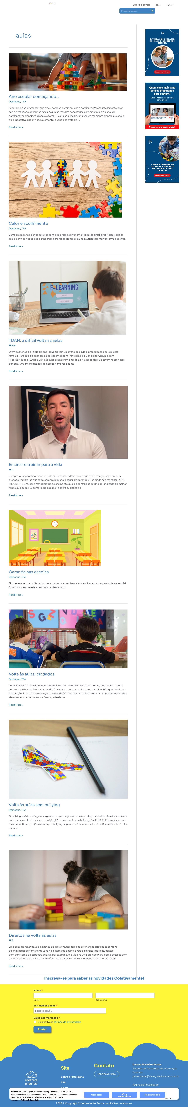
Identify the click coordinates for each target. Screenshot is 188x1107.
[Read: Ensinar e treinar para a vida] (68, 422)
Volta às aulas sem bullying (34, 804)
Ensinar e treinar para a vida (35, 464)
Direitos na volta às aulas (33, 935)
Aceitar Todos (152, 1094)
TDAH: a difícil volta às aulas (35, 340)
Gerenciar (96, 1094)
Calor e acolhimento (28, 223)
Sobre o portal (141, 4)
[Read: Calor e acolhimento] (65, 179)
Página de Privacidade (145, 1084)
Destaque (14, 101)
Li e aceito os (59, 1022)
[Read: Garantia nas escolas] (55, 537)
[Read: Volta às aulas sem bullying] (68, 759)
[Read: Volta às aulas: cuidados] (68, 638)
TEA (158, 4)
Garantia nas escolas (29, 572)
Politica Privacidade (30, 1100)
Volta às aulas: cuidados (32, 674)
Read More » (16, 127)
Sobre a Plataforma (72, 1076)
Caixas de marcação (46, 1017)
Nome (38, 990)
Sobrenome (101, 1000)
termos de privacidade (67, 1022)
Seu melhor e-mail (45, 1005)
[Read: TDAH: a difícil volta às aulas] (67, 297)
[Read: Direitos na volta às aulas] (68, 889)
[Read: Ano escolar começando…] (68, 71)
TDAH (169, 4)
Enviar (42, 1029)
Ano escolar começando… (34, 96)
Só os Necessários (124, 1095)
